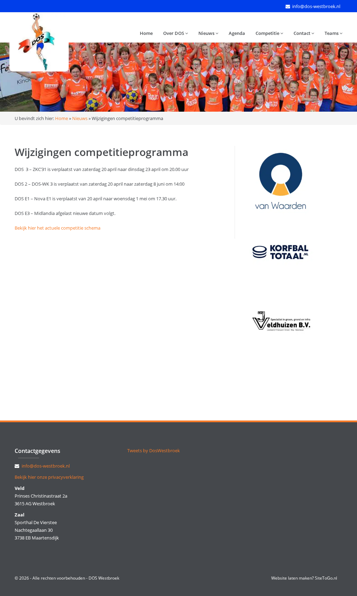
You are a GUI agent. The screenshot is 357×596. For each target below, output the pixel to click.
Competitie (268, 33)
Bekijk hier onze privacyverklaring (49, 477)
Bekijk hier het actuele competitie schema (57, 228)
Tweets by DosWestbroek (153, 450)
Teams (332, 33)
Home (146, 33)
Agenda (237, 33)
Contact (302, 33)
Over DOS (174, 33)
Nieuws (206, 33)
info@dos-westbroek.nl (316, 6)
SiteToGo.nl (326, 578)
